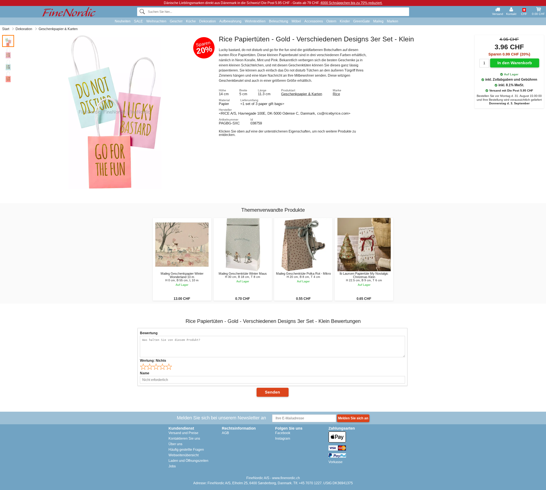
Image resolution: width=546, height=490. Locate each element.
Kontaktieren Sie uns (184, 438)
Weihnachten (156, 21)
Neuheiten (123, 21)
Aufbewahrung (230, 21)
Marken (392, 21)
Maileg (378, 21)
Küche (191, 21)
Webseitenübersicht (183, 455)
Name (144, 373)
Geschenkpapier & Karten (301, 94)
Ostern (331, 21)
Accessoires (313, 21)
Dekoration (207, 21)
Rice (336, 94)
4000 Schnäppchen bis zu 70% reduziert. (351, 3)
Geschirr (176, 21)
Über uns (175, 444)
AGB (225, 433)
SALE (138, 21)
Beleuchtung (278, 21)
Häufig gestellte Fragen (186, 449)
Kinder (345, 21)
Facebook (282, 433)
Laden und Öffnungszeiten (188, 460)
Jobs (172, 466)
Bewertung (149, 333)
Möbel (296, 21)
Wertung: (153, 360)
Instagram (282, 438)
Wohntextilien (255, 21)
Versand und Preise (183, 433)
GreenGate (361, 21)
